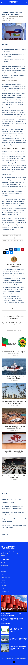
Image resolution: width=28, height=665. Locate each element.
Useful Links (5, 559)
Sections (4, 571)
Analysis (3, 588)
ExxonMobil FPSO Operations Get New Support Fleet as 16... (18, 639)
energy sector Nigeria (8, 235)
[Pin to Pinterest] (22, 249)
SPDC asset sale (18, 240)
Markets (3, 580)
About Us (3, 562)
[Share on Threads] (4, 252)
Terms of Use (4, 568)
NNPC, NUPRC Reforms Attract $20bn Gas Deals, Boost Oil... (17, 630)
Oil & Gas (3, 582)
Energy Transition (5, 577)
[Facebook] (14, 662)
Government (4, 585)
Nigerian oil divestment (8, 237)
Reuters (5, 225)
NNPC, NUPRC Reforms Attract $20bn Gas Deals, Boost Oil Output (13, 614)
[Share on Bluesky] (7, 252)
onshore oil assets (7, 240)
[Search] (26, 2)
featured (17, 235)
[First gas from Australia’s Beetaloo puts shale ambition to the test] (14, 416)
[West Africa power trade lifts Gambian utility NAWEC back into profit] (14, 440)
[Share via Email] (11, 252)
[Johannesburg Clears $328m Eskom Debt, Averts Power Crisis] (14, 391)
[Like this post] (11, 249)
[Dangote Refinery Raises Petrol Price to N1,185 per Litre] (14, 465)
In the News (4, 574)
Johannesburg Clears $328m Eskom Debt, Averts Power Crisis (18, 648)
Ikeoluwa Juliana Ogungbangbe (14, 265)
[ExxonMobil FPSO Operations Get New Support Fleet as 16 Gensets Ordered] (14, 366)
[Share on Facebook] (15, 249)
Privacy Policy (4, 565)
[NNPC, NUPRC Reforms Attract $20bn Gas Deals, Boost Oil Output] (14, 341)
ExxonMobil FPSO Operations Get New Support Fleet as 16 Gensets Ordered (12, 619)
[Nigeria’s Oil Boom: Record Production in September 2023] (14, 603)
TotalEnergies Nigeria (8, 243)
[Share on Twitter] (18, 249)
